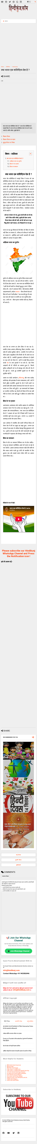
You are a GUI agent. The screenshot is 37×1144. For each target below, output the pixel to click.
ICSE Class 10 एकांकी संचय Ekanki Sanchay (18, 1070)
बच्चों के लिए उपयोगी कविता (13, 1080)
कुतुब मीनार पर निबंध (9, 142)
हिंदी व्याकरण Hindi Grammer (14, 1065)
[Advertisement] (19, 15)
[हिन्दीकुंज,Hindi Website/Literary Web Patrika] (18, 11)
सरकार (17, 292)
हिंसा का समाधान (14, 166)
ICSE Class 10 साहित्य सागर (13, 1069)
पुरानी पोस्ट (18, 860)
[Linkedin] (21, 2)
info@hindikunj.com (11, 970)
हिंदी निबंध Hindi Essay (12, 1068)
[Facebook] (6, 2)
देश (8, 363)
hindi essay (15, 66)
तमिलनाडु (21, 378)
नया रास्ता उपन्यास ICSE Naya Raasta (16, 1072)
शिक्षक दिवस (6, 136)
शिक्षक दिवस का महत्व (9, 139)
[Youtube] (2, 2)
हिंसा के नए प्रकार (14, 164)
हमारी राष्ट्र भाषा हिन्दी (11, 791)
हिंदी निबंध (8, 66)
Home (2, 66)
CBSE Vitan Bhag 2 (12, 1079)
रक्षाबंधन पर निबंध (9, 844)
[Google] (17, 2)
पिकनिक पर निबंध (10, 755)
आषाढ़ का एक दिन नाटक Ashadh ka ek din (17, 1077)
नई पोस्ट (18, 855)
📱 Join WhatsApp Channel (18, 951)
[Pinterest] (14, 2)
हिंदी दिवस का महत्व (10, 808)
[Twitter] (10, 2)
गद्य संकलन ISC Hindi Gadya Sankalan (16, 1073)
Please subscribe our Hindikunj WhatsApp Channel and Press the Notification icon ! (18, 553)
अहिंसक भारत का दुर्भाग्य (16, 161)
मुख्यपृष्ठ (18, 865)
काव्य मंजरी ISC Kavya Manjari (14, 1074)
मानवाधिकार (8, 773)
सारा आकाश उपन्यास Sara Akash (14, 1076)
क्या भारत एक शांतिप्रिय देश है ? (15, 158)
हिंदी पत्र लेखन (10, 1066)
